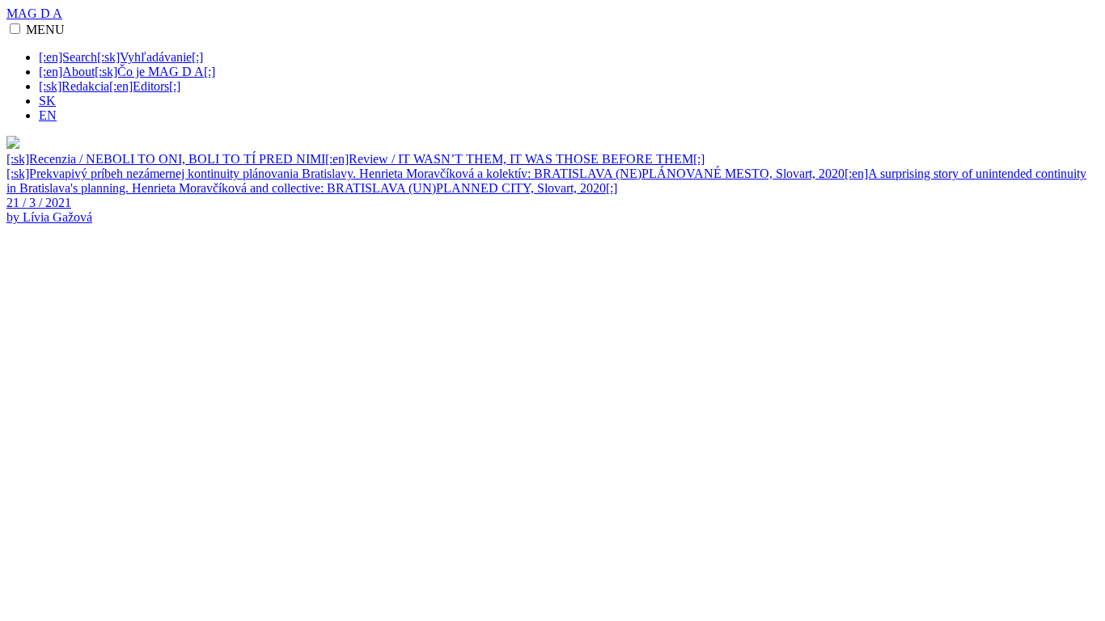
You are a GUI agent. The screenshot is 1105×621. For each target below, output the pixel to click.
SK (47, 101)
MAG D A (34, 13)
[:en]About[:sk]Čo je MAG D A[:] (127, 71)
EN (48, 115)
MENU (45, 29)
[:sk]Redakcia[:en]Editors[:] (109, 86)
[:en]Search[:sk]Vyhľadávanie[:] (121, 57)
